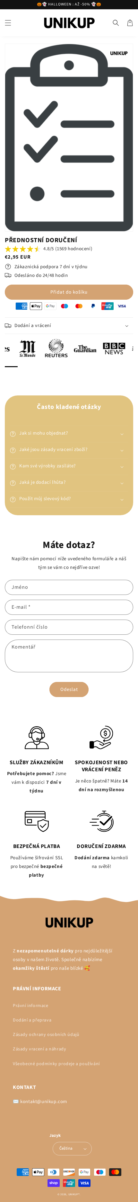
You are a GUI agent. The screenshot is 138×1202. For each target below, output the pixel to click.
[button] (8, 23)
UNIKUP (73, 1194)
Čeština (66, 1148)
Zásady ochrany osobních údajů (46, 1034)
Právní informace (30, 1006)
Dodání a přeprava (32, 1020)
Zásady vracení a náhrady (39, 1049)
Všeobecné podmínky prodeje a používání (56, 1064)
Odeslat (69, 689)
